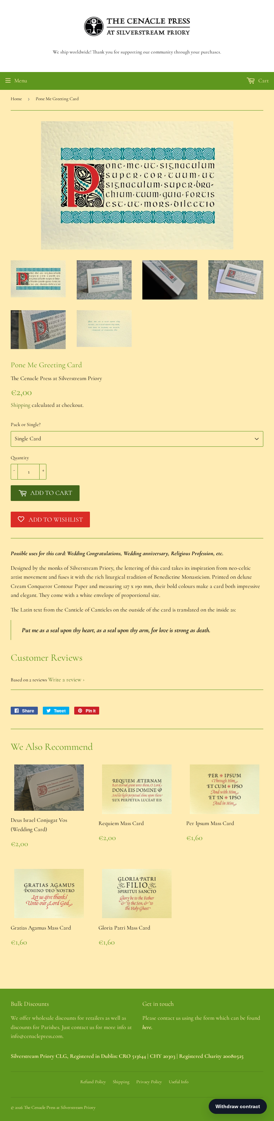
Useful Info (178, 1082)
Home (16, 99)
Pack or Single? (26, 424)
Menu (20, 80)
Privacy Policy (149, 1082)
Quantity (20, 458)
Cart (263, 80)
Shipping (20, 405)
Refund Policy (93, 1082)
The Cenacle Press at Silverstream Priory (60, 1107)
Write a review (64, 679)
